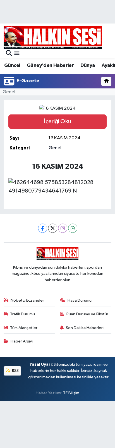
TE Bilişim (71, 393)
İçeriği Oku (57, 121)
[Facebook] (42, 228)
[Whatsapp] (72, 228)
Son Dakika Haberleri (85, 328)
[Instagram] (62, 228)
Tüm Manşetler (23, 328)
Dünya (87, 65)
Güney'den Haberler (50, 65)
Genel (9, 92)
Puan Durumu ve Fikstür (87, 314)
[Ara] (9, 53)
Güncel (12, 65)
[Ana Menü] (17, 53)
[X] (52, 228)
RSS (15, 371)
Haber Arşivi (22, 341)
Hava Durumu (80, 300)
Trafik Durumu (22, 314)
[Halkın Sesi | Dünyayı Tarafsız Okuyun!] (53, 37)
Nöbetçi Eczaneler (27, 300)
